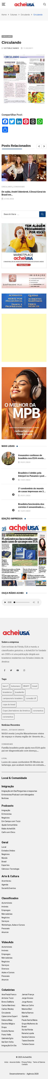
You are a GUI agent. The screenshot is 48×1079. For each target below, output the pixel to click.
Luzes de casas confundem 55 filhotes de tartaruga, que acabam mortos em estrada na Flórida (23, 765)
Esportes (5, 865)
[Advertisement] (24, 338)
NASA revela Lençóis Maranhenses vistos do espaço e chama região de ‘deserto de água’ (23, 736)
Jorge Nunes (27, 1002)
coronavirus (38, 710)
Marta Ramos (27, 1013)
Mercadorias (7, 914)
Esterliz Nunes (11, 48)
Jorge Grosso (27, 998)
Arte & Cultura (10, 876)
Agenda (5, 885)
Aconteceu (6, 881)
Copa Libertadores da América (16, 710)
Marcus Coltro (28, 1005)
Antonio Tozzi (7, 998)
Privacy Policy (26, 1062)
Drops (4, 1027)
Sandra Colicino (28, 1037)
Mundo (4, 858)
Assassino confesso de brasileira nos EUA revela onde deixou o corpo (31, 458)
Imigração (8, 786)
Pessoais (6, 928)
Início (6, 1062)
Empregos (6, 910)
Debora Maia (7, 1020)
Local (4, 758)
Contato (25, 1064)
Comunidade (19, 187)
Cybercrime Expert (9, 1016)
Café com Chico (8, 832)
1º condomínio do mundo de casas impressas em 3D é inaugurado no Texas (31, 491)
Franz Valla (6, 1035)
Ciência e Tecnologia (10, 869)
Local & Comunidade (14, 778)
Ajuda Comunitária (9, 825)
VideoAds (7, 942)
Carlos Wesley (8, 1009)
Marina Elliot (27, 1009)
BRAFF (26, 686)
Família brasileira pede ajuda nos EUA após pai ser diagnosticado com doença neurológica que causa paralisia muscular (23, 751)
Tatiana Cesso (28, 1044)
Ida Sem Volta (7, 1042)
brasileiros (7, 692)
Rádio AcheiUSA (8, 829)
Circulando (25, 15)
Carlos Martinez (8, 1005)
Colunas (13, 15)
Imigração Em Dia (9, 1045)
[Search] (44, 4)
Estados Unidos (16, 730)
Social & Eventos (9, 888)
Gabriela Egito (7, 1038)
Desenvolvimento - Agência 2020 (24, 1074)
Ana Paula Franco (9, 994)
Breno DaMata (8, 1002)
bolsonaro (15, 686)
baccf (5, 686)
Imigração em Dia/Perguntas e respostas (19, 791)
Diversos (5, 969)
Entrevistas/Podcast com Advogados (18, 795)
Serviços (5, 921)
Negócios (6, 818)
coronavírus (8, 717)
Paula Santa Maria (29, 1020)
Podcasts (7, 805)
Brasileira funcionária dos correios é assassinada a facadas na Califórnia (31, 507)
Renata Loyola (28, 1033)
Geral (5, 842)
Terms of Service (39, 1062)
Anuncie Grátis (15, 1062)
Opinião (25, 1016)
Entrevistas (7, 814)
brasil (34, 686)
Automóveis (7, 903)
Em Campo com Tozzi (11, 821)
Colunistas (8, 989)
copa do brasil (9, 704)
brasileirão (19, 692)
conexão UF (31, 698)
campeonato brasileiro (13, 698)
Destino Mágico (8, 1024)
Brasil (5, 730)
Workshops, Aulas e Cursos (13, 925)
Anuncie (5, 932)
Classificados (10, 898)
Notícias (5, 798)
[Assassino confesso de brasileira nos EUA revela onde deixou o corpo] (8, 458)
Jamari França (28, 994)
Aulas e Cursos (8, 972)
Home (4, 15)
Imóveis (5, 907)
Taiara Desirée (28, 1041)
